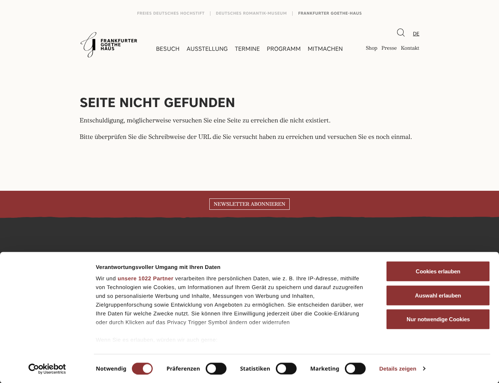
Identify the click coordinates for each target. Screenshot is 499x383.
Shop (371, 48)
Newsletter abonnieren (249, 204)
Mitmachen (325, 48)
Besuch (167, 48)
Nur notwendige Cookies (438, 319)
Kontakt (410, 48)
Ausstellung (207, 48)
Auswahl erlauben (438, 295)
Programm (284, 48)
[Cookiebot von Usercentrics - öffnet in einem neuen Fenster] (47, 368)
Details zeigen (397, 368)
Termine (247, 48)
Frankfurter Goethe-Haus (330, 13)
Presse (389, 48)
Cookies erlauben (438, 271)
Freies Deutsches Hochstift (171, 13)
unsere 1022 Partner (146, 279)
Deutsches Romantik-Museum (251, 13)
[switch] (216, 368)
